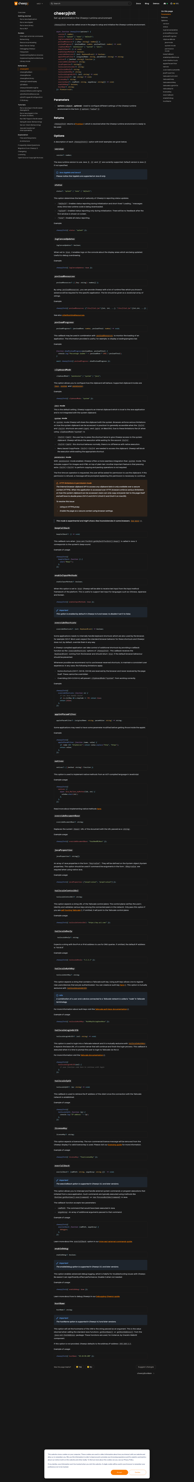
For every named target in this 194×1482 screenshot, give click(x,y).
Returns (164, 17)
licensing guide (115, 1145)
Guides (21, 33)
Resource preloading (28, 42)
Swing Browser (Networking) (31, 122)
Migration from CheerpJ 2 (28, 148)
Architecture (25, 141)
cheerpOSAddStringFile (29, 88)
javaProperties (169, 73)
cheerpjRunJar (25, 75)
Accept (119, 1472)
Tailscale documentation (91, 1055)
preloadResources (170, 33)
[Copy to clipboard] (144, 31)
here (99, 809)
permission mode (169, 50)
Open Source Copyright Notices (30, 158)
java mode (169, 42)
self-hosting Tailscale (70, 910)
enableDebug (168, 98)
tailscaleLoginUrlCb (170, 86)
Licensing (21, 155)
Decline (137, 1472)
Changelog (22, 151)
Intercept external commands (31, 36)
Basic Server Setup (27, 46)
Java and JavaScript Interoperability (27, 129)
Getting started (24, 16)
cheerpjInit (24, 69)
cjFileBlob (24, 85)
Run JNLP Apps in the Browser (31, 119)
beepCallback (168, 54)
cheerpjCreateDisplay (28, 81)
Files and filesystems (28, 138)
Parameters (166, 14)
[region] (100, 308)
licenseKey (167, 92)
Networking (24, 39)
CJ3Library (24, 100)
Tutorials (22, 105)
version (166, 24)
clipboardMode (169, 39)
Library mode (25, 61)
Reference (22, 66)
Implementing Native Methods (31, 58)
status (165, 27)
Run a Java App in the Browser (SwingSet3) (31, 109)
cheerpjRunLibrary (27, 78)
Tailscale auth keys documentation (111, 1009)
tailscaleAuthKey (169, 82)
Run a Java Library (26, 25)
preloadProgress (169, 36)
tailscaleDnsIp (168, 79)
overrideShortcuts (170, 60)
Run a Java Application (28, 19)
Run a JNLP (24, 29)
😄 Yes (79, 1367)
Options (164, 21)
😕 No (89, 1367)
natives (166, 67)
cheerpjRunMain (26, 72)
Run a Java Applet (26, 22)
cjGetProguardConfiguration (31, 97)
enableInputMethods (170, 57)
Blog (147, 3)
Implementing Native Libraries (31, 55)
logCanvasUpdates (170, 30)
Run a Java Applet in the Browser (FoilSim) (29, 114)
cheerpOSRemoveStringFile (31, 91)
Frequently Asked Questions (29, 145)
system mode (170, 46)
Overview (21, 12)
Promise (79, 124)
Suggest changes (146, 1367)
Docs (138, 3)
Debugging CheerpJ (27, 49)
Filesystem (24, 52)
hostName (167, 101)
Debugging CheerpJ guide (108, 1296)
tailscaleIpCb (168, 89)
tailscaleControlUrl (170, 76)
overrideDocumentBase (170, 70)
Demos (156, 3)
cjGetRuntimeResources (29, 94)
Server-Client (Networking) (30, 125)
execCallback (168, 95)
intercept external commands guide (115, 1241)
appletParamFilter (170, 64)
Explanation (23, 135)
